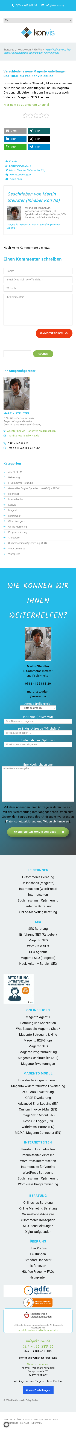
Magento (13, 510)
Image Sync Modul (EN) (38, 1115)
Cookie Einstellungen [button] (38, 1390)
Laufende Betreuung (38, 906)
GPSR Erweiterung (38, 1098)
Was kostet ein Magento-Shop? (38, 1029)
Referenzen (38, 1266)
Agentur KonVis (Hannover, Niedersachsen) (32, 431)
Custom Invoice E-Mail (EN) (38, 1109)
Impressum (36, 1423)
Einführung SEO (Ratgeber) (38, 934)
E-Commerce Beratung (20, 482)
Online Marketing (17, 526)
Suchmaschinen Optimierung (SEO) (27, 543)
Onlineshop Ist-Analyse (38, 1214)
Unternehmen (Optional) (38, 740)
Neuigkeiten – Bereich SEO (38, 963)
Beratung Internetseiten (38, 1149)
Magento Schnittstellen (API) (38, 1058)
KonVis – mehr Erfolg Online (24, 1400)
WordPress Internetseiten (38, 1161)
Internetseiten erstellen (38, 1155)
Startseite (9, 49)
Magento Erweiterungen (38, 1063)
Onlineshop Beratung (38, 1202)
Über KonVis (38, 1248)
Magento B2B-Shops (38, 1040)
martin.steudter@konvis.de (23, 435)
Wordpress (14, 554)
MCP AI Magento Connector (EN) (38, 1132)
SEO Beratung (38, 928)
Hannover (13, 493)
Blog (55, 1419)
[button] (15, 131)
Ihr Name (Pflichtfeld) (38, 717)
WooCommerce (16, 548)
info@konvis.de (54, 5)
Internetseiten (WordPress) (38, 889)
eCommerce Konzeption (38, 1220)
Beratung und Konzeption (38, 1023)
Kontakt (24, 1423)
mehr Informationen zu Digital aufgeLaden (38, 1330)
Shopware (13, 537)
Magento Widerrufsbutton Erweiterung (38, 1086)
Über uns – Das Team (27, 1419)
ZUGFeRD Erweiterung (38, 1092)
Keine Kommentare (20, 174)
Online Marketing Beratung (38, 1208)
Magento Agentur (38, 1017)
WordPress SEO (38, 946)
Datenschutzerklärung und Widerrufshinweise (37, 821)
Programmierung (17, 532)
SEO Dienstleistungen (38, 1226)
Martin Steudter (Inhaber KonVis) (27, 170)
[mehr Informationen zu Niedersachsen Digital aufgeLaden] (38, 1315)
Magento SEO (38, 940)
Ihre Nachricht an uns (38, 764)
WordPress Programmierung (38, 1184)
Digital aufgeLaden (38, 1232)
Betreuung (14, 477)
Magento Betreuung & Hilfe (38, 1034)
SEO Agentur (38, 952)
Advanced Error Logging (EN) (38, 1103)
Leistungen (38, 1254)
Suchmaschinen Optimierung (38, 900)
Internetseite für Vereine (38, 1167)
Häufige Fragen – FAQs (38, 1271)
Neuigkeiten (24, 49)
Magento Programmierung (38, 1052)
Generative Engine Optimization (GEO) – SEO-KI (34, 488)
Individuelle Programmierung (38, 1080)
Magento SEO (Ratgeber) (38, 958)
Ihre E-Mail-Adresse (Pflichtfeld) (38, 728)
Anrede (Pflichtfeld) (38, 703)
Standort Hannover (38, 1260)
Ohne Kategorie (16, 521)
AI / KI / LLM (15, 472)
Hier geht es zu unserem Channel (26, 104)
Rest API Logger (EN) (38, 1121)
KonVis (38, 49)
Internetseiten (16, 499)
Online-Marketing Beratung (38, 912)
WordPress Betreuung (38, 1172)
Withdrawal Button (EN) (38, 1127)
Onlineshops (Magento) (38, 883)
